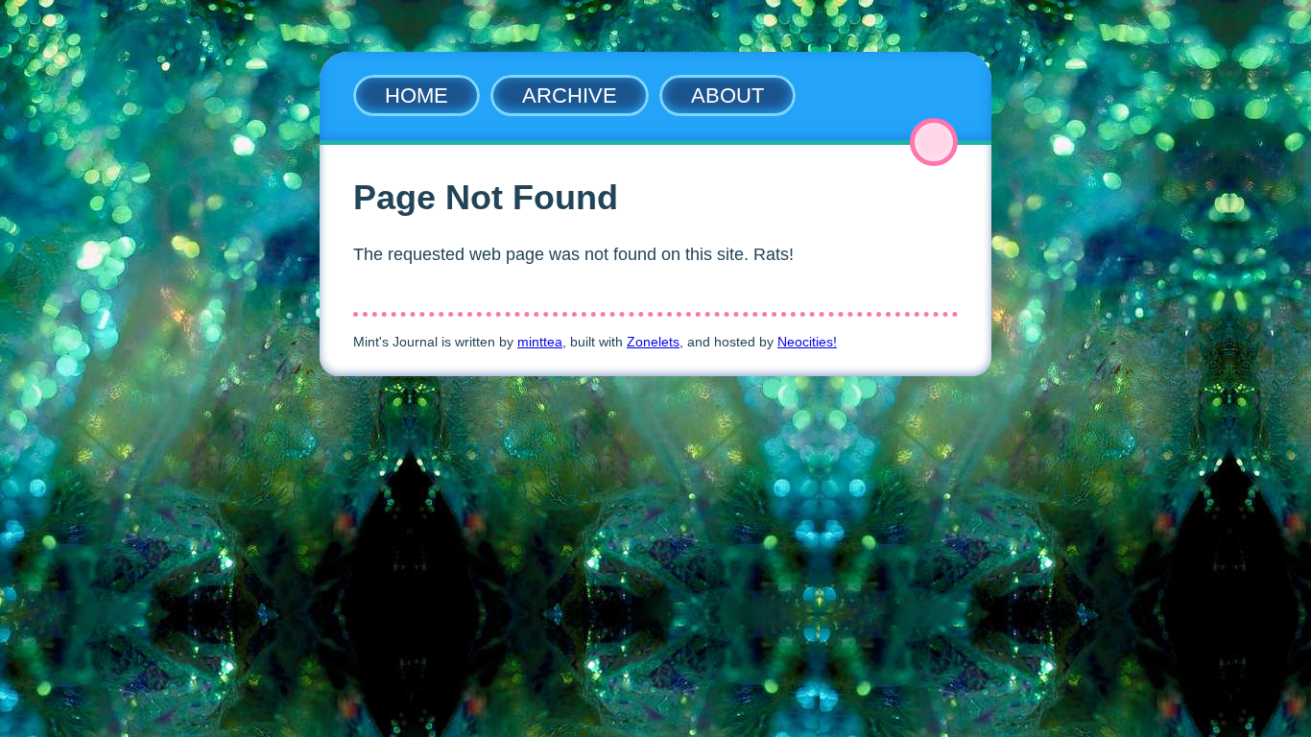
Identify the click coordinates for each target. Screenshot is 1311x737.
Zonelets (653, 341)
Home (416, 95)
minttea (539, 341)
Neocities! (807, 341)
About (727, 95)
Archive (569, 95)
